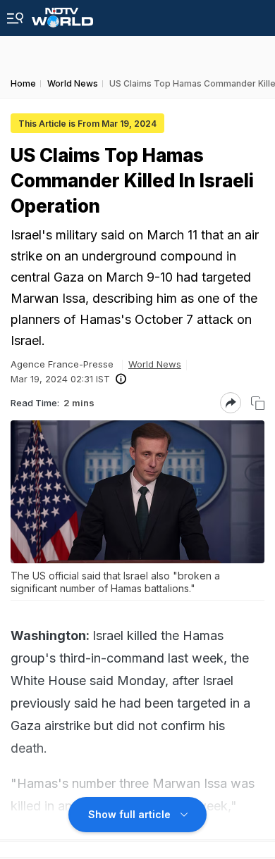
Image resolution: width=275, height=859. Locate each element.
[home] (62, 13)
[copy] (257, 403)
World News (154, 364)
